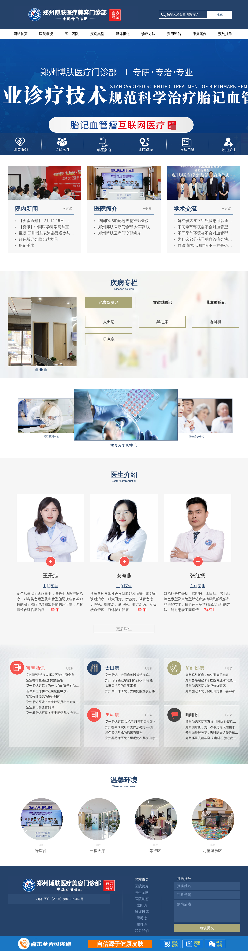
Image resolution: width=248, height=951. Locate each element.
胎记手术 (26, 245)
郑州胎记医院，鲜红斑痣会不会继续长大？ (214, 691)
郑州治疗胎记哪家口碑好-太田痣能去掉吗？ (135, 680)
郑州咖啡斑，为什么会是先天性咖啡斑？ (213, 727)
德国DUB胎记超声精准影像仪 (123, 221)
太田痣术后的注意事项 (120, 685)
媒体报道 (123, 34)
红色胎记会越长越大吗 (38, 239)
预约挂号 (225, 34)
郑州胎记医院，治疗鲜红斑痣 (205, 685)
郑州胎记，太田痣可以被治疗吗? (127, 674)
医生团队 (72, 34)
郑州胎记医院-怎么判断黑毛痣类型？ (130, 721)
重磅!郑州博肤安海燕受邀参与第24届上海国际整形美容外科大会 (73, 233)
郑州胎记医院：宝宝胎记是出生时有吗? (53, 702)
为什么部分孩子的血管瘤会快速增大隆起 (212, 239)
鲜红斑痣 (142, 912)
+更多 (67, 209)
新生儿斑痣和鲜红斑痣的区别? (47, 691)
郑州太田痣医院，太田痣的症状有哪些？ (133, 691)
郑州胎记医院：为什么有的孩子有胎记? (53, 685)
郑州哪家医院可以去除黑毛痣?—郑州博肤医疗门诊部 (141, 727)
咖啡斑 (215, 322)
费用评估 (174, 34)
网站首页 (21, 34)
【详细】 (54, 610)
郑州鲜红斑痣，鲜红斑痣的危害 (207, 674)
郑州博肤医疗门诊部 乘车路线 (123, 227)
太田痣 (109, 322)
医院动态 (142, 899)
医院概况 (46, 34)
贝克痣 (109, 339)
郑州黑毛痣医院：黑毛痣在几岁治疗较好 (133, 738)
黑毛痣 (162, 322)
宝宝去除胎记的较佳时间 (43, 696)
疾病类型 (97, 34)
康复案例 (200, 34)
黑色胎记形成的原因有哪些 (123, 732)
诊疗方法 (148, 34)
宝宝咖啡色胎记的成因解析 (44, 680)
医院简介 (142, 886)
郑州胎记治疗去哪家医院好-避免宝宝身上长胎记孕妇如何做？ (69, 674)
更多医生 (124, 629)
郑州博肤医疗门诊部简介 (119, 233)
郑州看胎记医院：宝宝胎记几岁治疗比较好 (55, 712)
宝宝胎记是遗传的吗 (40, 707)
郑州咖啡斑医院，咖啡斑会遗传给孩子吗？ (214, 732)
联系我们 (142, 931)
